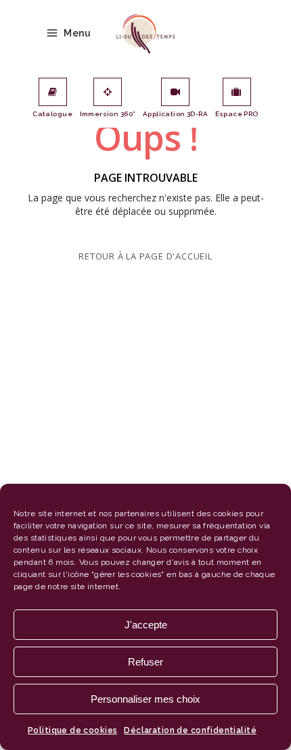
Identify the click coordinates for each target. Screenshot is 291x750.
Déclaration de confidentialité (190, 730)
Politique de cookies (72, 730)
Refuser (145, 662)
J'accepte (146, 624)
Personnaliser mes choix (145, 699)
